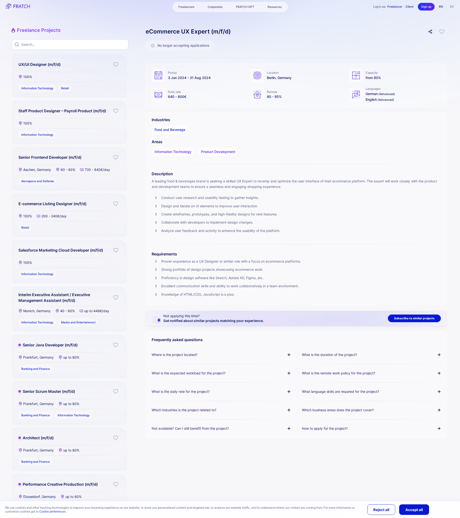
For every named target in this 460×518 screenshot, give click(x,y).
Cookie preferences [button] (52, 511)
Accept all (414, 509)
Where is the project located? (174, 355)
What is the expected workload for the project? (188, 373)
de (452, 6)
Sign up (426, 6)
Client (410, 6)
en (441, 6)
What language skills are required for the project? (340, 391)
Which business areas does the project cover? (338, 410)
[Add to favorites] (115, 64)
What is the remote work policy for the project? (338, 373)
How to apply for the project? (325, 428)
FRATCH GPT (245, 7)
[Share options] (430, 31)
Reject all (381, 509)
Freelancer (394, 6)
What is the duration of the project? (329, 355)
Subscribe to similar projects (414, 318)
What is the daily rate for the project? (181, 391)
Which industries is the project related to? (184, 410)
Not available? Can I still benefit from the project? (190, 428)
